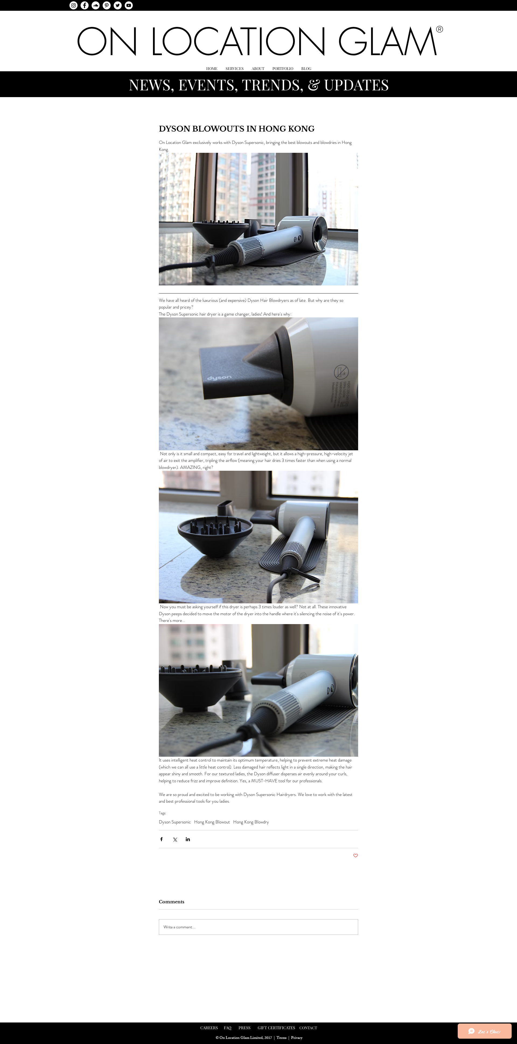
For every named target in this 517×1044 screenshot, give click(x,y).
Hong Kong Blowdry (251, 822)
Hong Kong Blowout (212, 822)
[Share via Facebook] (161, 839)
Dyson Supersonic (175, 822)
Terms (282, 1038)
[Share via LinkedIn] (187, 839)
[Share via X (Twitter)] (174, 839)
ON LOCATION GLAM (256, 41)
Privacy (296, 1038)
